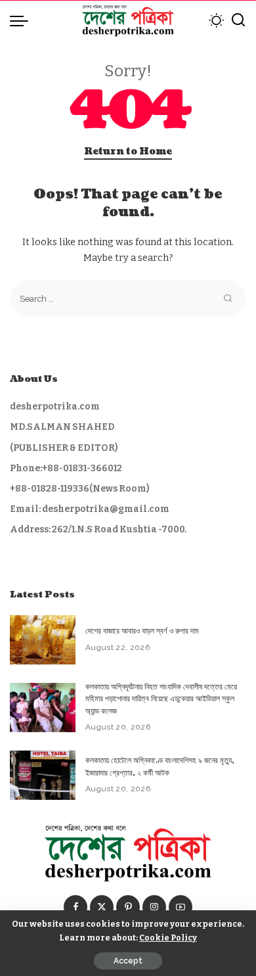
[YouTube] (180, 907)
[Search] (238, 20)
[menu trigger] (22, 20)
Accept (128, 960)
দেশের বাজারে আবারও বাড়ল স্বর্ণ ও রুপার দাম (142, 631)
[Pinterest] (128, 907)
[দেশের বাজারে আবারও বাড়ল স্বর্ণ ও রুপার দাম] (42, 639)
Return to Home (128, 151)
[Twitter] (102, 907)
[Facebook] (75, 907)
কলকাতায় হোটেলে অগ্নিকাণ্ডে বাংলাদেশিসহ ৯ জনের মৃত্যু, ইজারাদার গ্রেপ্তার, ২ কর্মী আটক (159, 767)
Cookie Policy (168, 937)
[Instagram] (154, 907)
